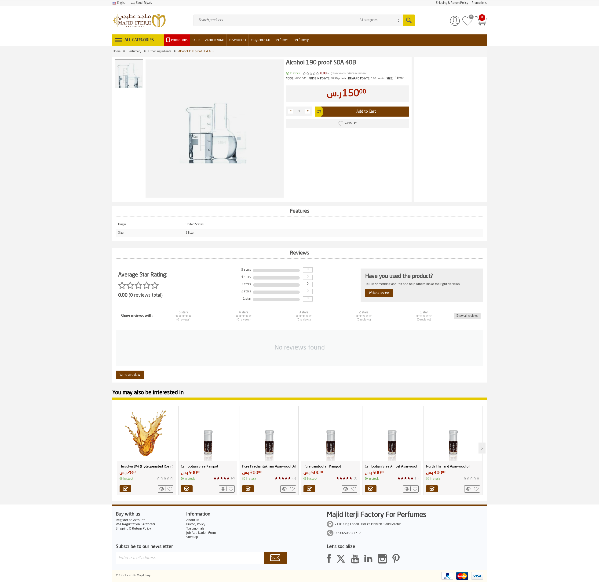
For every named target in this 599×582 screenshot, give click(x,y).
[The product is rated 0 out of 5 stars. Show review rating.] (165, 478)
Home (117, 51)
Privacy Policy (195, 524)
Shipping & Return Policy (133, 528)
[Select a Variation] (187, 488)
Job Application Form (201, 532)
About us (192, 520)
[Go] (275, 558)
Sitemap (192, 537)
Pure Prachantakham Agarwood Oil (269, 466)
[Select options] (125, 488)
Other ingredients (159, 51)
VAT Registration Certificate (136, 524)
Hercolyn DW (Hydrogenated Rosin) (146, 466)
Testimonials (195, 528)
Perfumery (134, 51)
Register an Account (130, 520)
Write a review (356, 73)
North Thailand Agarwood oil (448, 466)
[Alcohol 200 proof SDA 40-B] (215, 128)
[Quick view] (162, 488)
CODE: (290, 78)
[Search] (409, 20)
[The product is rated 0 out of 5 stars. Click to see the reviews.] (311, 73)
